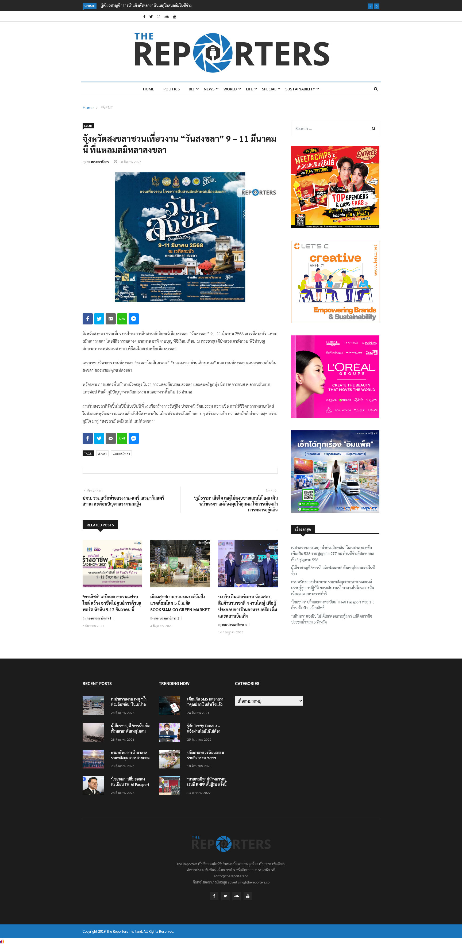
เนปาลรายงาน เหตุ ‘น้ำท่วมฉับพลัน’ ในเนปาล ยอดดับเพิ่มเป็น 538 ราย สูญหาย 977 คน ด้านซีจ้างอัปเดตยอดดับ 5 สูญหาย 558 (332, 553)
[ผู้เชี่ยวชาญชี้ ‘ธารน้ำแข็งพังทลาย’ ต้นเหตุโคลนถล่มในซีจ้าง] (95, 733)
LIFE (249, 88)
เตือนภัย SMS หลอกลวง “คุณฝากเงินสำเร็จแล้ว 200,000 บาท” (205, 704)
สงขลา (102, 453)
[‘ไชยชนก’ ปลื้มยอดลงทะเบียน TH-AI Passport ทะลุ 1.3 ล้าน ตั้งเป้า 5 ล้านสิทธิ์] (95, 786)
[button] (370, 6)
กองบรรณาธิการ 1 (99, 618)
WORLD (230, 88)
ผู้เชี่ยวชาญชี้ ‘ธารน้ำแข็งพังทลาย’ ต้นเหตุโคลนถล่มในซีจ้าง (146, 5)
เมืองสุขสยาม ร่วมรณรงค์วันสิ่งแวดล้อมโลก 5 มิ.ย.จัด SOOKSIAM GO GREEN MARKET (180, 603)
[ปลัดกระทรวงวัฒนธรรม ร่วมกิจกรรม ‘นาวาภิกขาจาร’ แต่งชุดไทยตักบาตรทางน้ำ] (171, 760)
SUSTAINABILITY (300, 88)
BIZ (192, 88)
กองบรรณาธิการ (98, 161)
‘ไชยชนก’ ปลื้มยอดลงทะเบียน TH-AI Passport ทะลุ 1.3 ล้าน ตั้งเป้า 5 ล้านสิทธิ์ (333, 604)
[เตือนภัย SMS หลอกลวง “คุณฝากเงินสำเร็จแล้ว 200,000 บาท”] (171, 706)
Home (148, 88)
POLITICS (171, 88)
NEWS (209, 88)
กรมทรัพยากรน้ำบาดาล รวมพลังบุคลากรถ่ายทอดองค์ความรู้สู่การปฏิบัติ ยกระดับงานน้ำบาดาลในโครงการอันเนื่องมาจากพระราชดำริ (332, 587)
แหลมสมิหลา (121, 453)
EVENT (107, 107)
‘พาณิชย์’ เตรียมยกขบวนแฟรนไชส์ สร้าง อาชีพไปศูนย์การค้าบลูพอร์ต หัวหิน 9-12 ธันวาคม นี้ (112, 603)
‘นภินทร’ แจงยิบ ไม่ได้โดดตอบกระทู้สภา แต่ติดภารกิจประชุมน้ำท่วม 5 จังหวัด (331, 619)
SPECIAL (269, 88)
